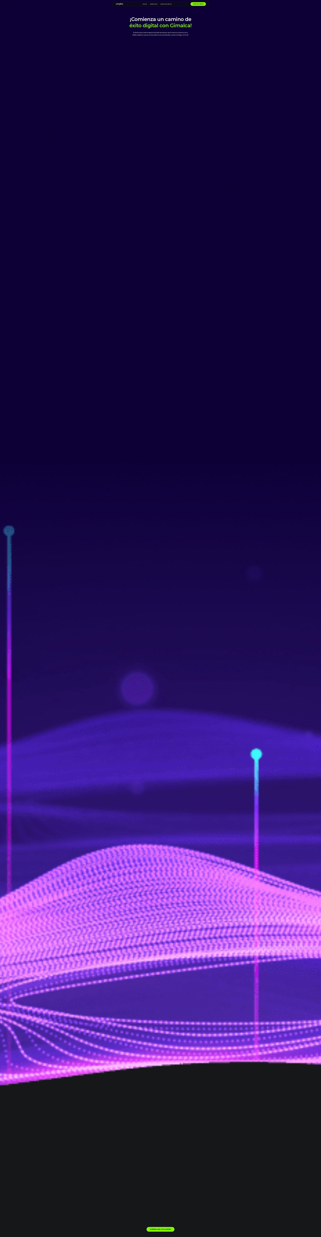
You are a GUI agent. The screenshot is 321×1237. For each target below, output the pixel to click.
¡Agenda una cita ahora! (160, 1229)
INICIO (145, 4)
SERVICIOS (153, 4)
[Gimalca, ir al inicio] (119, 4)
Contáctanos (198, 4)
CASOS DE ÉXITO (166, 4)
